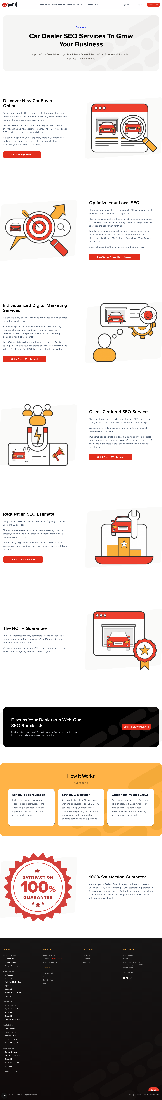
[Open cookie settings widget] (4, 1096)
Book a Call (153, 5)
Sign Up (126, 5)
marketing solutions (110, 428)
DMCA (145, 1095)
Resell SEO (93, 4)
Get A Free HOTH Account (24, 359)
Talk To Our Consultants (23, 559)
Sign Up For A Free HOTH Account (114, 257)
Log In (140, 5)
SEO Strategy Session (22, 154)
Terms (138, 1095)
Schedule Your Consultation (136, 727)
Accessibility (154, 1095)
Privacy (131, 1095)
